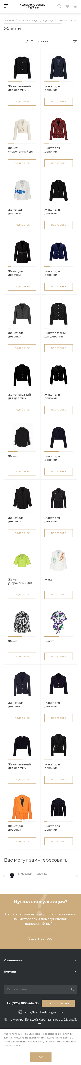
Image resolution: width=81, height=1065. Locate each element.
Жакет (12, 456)
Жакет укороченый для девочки (20, 583)
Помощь (10, 971)
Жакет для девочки (52, 88)
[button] (15, 81)
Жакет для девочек (15, 704)
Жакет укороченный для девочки (21, 151)
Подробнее (22, 101)
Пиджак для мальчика (32, 873)
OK (41, 1057)
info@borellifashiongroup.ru (44, 1012)
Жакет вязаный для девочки (19, 88)
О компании (13, 960)
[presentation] (4, 876)
